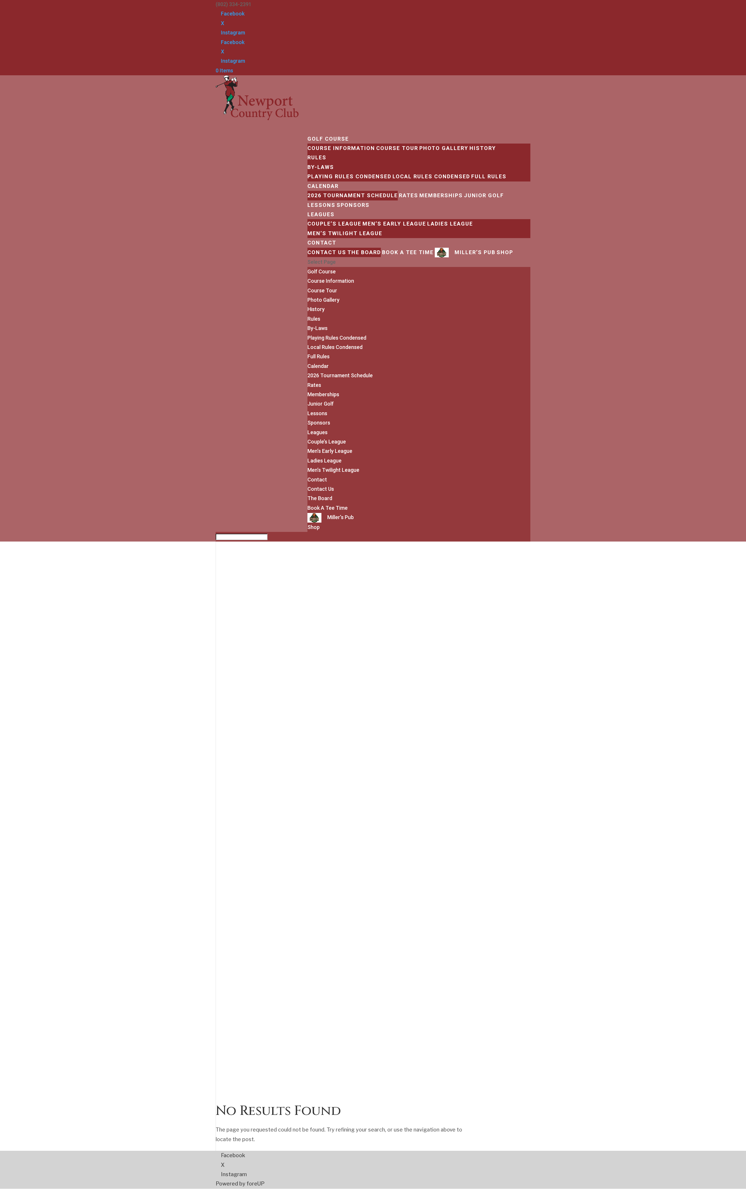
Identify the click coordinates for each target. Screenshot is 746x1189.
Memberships (441, 195)
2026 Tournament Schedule (352, 195)
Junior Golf (484, 195)
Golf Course (321, 271)
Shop (505, 252)
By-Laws (320, 167)
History (482, 148)
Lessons (317, 413)
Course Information (341, 148)
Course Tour (397, 148)
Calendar (318, 366)
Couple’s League (334, 224)
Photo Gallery (443, 148)
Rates (408, 195)
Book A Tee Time (408, 252)
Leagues (317, 432)
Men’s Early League (394, 224)
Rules (316, 157)
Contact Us (326, 252)
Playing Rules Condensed (349, 176)
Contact (317, 479)
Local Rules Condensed (431, 176)
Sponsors (318, 423)
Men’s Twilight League (344, 233)
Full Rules (488, 176)
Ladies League (450, 224)
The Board (364, 252)
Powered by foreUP (240, 1184)
